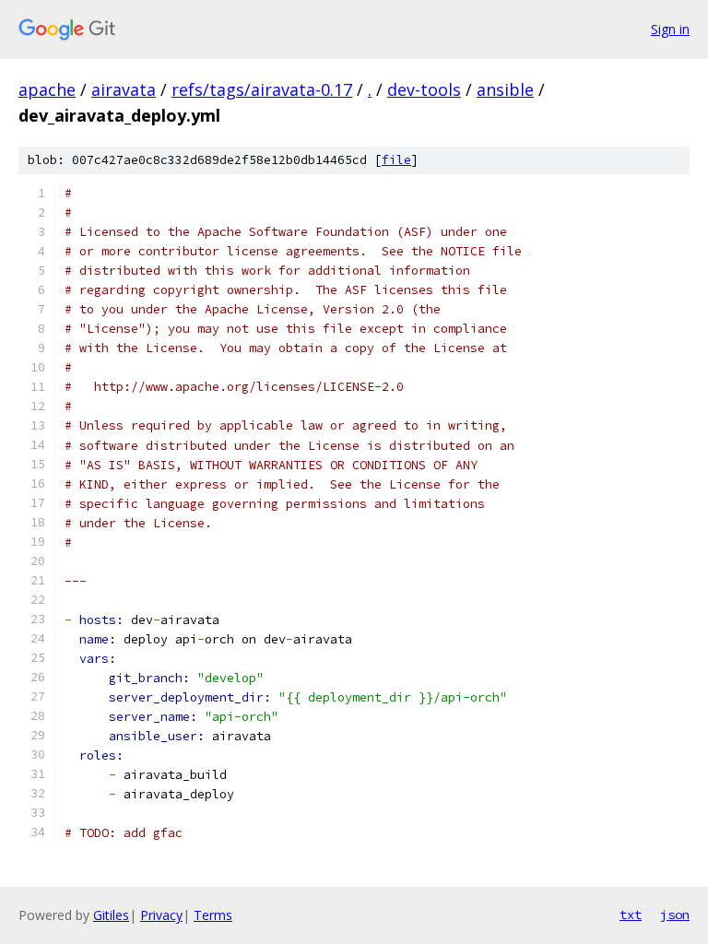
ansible (505, 89)
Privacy (161, 915)
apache (47, 89)
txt (631, 914)
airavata (123, 89)
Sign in (670, 29)
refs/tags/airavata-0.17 (261, 89)
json (675, 914)
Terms (213, 915)
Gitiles (111, 915)
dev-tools (424, 89)
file (396, 160)
